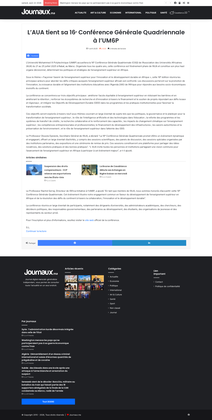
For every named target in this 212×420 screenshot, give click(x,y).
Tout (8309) (48, 401)
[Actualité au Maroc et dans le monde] (38, 12)
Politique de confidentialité (167, 286)
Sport (112, 303)
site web (89, 220)
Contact (159, 282)
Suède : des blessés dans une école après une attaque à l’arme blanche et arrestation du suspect (46, 370)
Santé (163, 12)
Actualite (80, 12)
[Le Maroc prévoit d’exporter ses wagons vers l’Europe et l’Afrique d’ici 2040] (71, 294)
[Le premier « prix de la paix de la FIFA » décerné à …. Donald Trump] (98, 286)
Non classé (115, 308)
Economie (115, 12)
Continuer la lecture (36, 231)
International (133, 12)
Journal (113, 312)
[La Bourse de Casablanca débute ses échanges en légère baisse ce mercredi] (89, 169)
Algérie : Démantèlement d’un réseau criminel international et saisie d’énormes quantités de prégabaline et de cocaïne (46, 357)
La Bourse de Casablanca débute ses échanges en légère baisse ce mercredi (113, 170)
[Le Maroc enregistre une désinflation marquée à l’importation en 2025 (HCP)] (84, 278)
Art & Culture (98, 12)
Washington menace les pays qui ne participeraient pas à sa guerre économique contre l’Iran (101, 3)
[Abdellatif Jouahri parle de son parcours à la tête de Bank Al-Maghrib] (98, 278)
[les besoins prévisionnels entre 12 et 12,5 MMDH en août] (71, 278)
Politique (151, 12)
